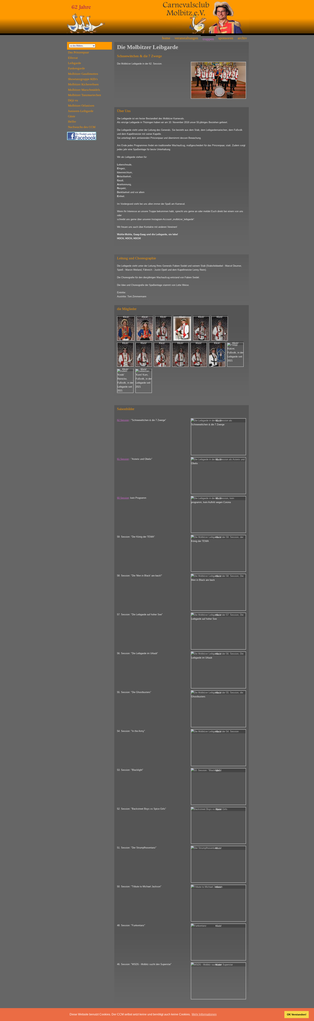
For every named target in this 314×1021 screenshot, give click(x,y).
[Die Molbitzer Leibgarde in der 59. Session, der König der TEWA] (218, 553)
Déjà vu (73, 100)
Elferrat (73, 58)
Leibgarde (74, 63)
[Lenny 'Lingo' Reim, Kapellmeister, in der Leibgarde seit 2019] (219, 328)
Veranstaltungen (186, 38)
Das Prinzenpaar (78, 52)
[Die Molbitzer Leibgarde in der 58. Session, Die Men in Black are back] (218, 592)
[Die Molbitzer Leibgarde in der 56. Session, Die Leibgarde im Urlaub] (218, 669)
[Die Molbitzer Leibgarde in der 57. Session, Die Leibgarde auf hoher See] (218, 631)
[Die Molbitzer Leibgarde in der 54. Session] (218, 747)
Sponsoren (225, 38)
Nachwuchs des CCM (81, 127)
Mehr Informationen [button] (204, 1014)
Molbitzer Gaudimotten (83, 74)
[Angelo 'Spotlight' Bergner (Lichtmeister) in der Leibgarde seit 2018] (217, 355)
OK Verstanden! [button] (296, 1014)
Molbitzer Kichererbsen (83, 84)
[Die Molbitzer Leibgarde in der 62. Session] (218, 80)
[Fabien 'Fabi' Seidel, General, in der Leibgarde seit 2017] (126, 328)
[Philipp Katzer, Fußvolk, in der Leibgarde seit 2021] (235, 355)
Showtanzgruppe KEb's (83, 79)
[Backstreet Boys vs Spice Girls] (218, 825)
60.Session (123, 498)
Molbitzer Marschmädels (84, 90)
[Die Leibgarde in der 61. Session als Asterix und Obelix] (218, 475)
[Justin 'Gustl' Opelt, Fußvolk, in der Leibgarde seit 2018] (162, 355)
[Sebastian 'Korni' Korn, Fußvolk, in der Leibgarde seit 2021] (143, 381)
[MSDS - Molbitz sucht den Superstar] (218, 980)
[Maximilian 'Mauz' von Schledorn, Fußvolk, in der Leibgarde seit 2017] (143, 355)
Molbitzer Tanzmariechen (84, 95)
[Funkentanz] (218, 942)
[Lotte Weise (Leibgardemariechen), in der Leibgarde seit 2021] (145, 328)
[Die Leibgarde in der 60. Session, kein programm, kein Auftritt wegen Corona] (218, 514)
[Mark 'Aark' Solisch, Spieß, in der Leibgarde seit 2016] (182, 328)
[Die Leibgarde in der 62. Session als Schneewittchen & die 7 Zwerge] (218, 436)
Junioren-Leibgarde (80, 111)
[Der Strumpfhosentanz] (218, 864)
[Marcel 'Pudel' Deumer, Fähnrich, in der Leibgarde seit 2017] (201, 328)
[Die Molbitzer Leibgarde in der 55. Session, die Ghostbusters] (218, 708)
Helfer (72, 121)
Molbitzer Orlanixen (81, 105)
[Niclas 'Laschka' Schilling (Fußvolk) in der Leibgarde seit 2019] (198, 355)
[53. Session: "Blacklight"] (218, 786)
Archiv (242, 38)
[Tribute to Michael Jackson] (218, 903)
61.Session (123, 459)
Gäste (71, 116)
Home (166, 38)
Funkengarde (76, 68)
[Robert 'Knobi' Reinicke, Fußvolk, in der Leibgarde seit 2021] (125, 381)
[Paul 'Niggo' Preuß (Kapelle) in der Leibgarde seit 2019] (125, 355)
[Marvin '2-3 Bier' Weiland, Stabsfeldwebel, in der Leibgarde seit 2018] (163, 328)
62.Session (123, 420)
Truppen (208, 39)
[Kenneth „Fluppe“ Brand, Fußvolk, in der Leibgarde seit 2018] (180, 355)
